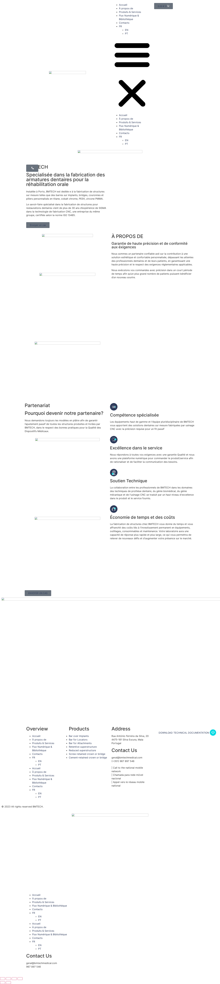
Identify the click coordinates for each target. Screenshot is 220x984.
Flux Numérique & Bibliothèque (49, 905)
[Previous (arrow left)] (2, 982)
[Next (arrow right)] (8, 982)
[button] (132, 74)
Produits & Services (130, 11)
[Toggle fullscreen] (14, 978)
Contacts (124, 22)
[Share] (8, 978)
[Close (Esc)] (2, 978)
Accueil (123, 4)
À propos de (126, 8)
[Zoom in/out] (20, 978)
